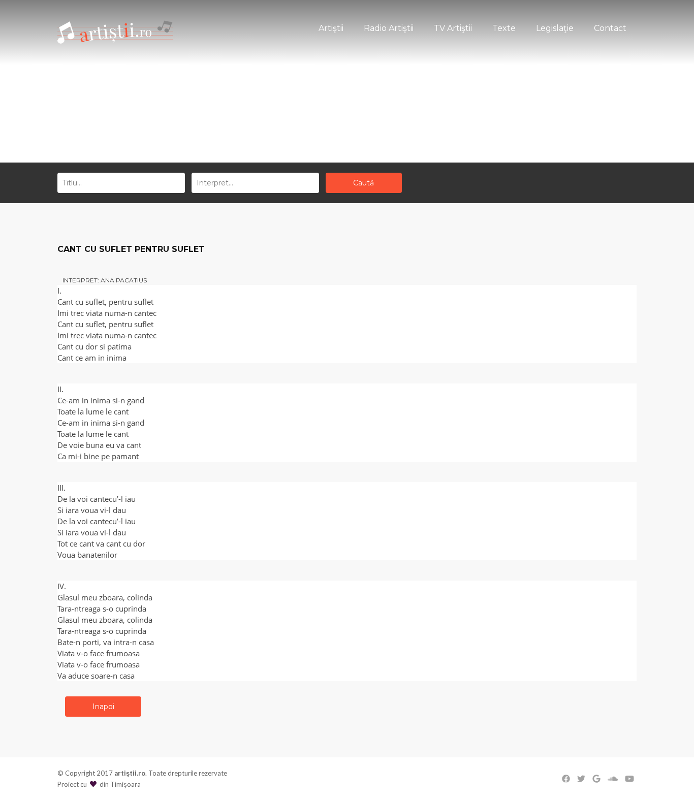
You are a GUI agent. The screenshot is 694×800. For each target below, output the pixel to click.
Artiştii (331, 28)
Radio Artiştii (389, 28)
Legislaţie (555, 28)
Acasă (329, 123)
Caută (363, 182)
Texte (504, 28)
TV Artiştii (453, 28)
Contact (610, 28)
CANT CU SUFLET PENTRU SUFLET (131, 249)
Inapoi (103, 706)
